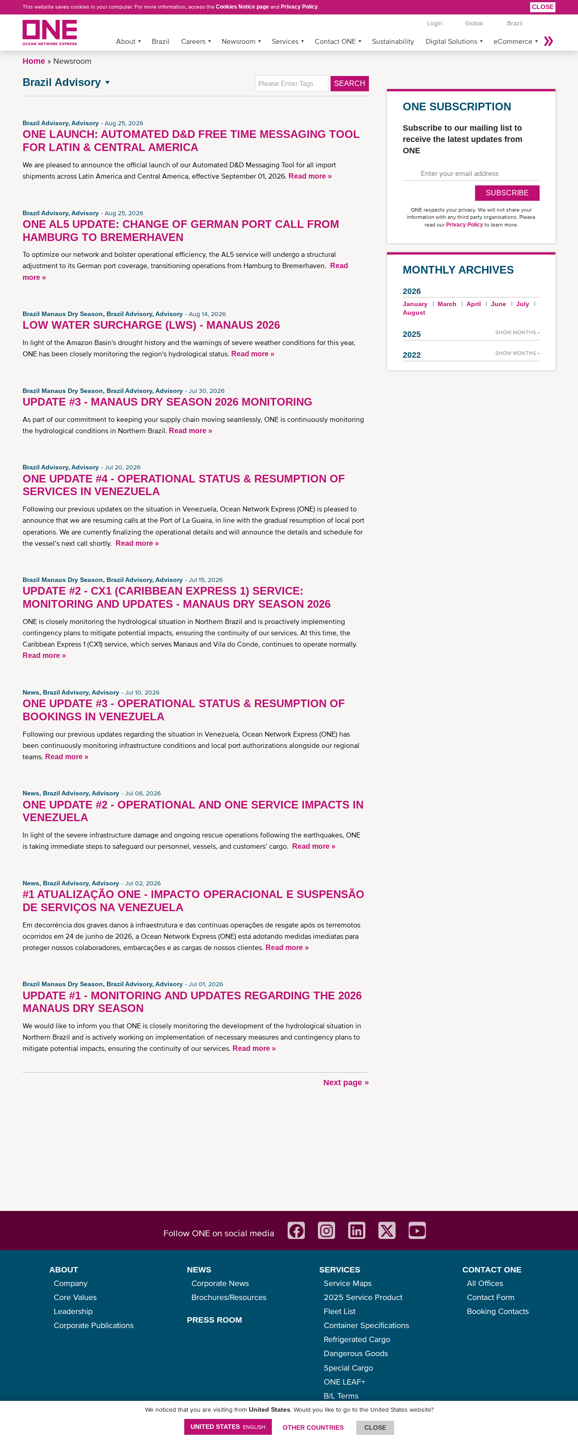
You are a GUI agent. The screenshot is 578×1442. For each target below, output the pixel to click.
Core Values (75, 1297)
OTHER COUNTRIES (313, 1427)
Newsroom (239, 41)
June (498, 303)
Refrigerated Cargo (357, 1339)
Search (349, 83)
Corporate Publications (94, 1325)
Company (71, 1283)
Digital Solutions (451, 41)
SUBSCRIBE (507, 193)
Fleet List (339, 1311)
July (522, 303)
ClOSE (375, 1427)
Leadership (73, 1311)
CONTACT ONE (492, 1269)
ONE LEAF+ (344, 1381)
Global (474, 23)
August (414, 312)
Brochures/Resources (228, 1297)
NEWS (199, 1269)
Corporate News (220, 1283)
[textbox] (292, 83)
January (415, 303)
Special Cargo (348, 1367)
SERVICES (339, 1269)
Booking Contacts (498, 1311)
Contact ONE (335, 41)
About (125, 41)
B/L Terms (341, 1395)
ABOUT (63, 1269)
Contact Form (491, 1297)
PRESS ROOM (214, 1319)
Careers (193, 41)
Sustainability (393, 41)
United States (228, 1426)
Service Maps (348, 1283)
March (447, 303)
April (473, 303)
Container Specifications (366, 1325)
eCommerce (513, 41)
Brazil (160, 41)
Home (34, 61)
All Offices (485, 1283)
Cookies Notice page (242, 7)
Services (285, 41)
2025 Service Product (363, 1297)
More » (548, 41)
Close (543, 6)
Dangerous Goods (356, 1353)
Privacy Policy (299, 7)
